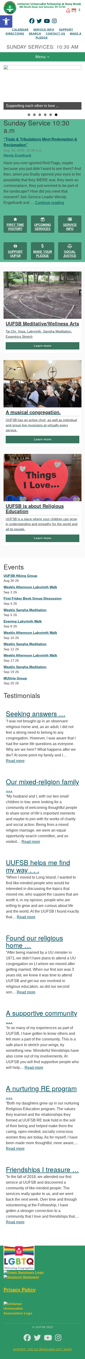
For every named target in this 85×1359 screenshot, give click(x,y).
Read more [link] (15, 761)
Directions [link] (15, 33)
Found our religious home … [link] (34, 941)
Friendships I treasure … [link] (42, 1169)
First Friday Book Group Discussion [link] (33, 598)
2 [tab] (34, 114)
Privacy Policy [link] (20, 1289)
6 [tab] (56, 114)
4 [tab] (45, 114)
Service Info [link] (43, 29)
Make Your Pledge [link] (42, 254)
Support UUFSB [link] (15, 254)
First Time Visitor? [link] (15, 227)
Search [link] (35, 33)
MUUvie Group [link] (15, 678)
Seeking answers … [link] (35, 713)
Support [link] (66, 29)
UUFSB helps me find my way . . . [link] (38, 866)
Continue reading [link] (49, 203)
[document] (42, 649)
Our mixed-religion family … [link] (42, 785)
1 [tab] (29, 114)
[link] (6, 21)
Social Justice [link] (69, 254)
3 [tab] (39, 114)
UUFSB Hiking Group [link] (20, 576)
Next (75, 86)
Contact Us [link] (55, 33)
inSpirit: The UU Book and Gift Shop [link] (42, 1349)
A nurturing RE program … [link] (41, 1091)
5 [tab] (50, 114)
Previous (9, 86)
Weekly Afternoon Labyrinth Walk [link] (30, 587)
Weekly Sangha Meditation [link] (25, 610)
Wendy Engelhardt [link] (17, 155)
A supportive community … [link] (41, 1016)
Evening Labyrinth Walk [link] (23, 621)
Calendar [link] (20, 29)
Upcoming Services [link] (42, 227)
